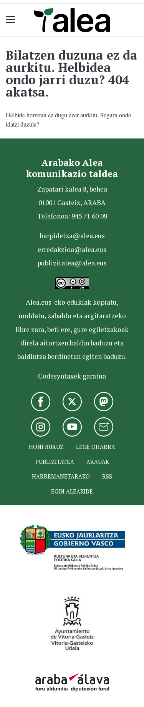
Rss (107, 476)
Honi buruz (46, 446)
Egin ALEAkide (72, 491)
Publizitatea (54, 461)
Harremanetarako (61, 476)
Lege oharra (95, 446)
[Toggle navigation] (10, 20)
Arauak (97, 461)
